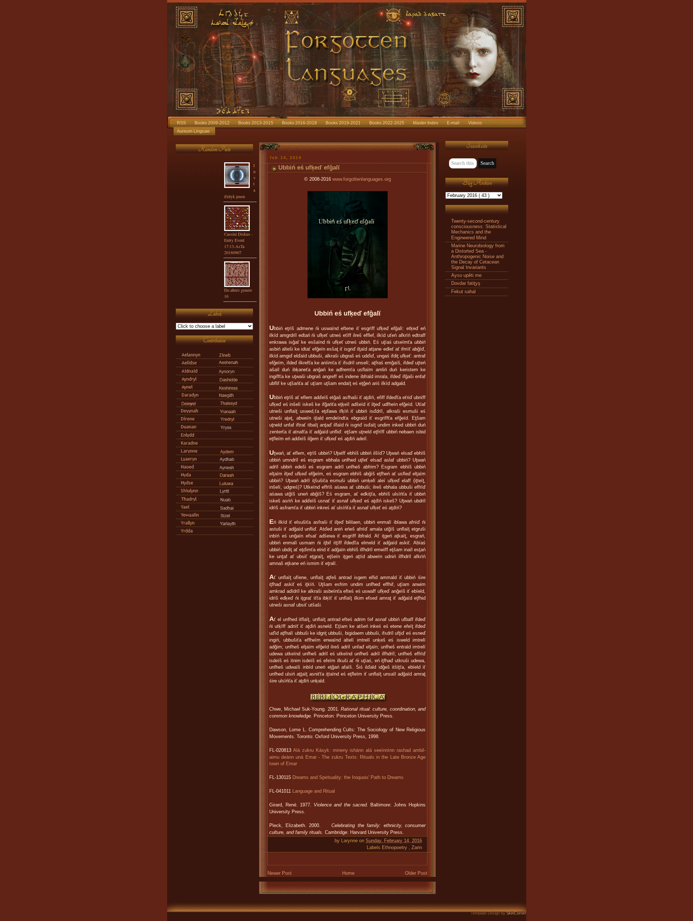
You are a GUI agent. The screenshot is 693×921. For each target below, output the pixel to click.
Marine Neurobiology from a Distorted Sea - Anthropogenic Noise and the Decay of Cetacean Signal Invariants (478, 256)
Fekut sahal (463, 291)
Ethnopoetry (395, 847)
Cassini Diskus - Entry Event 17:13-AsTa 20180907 (238, 243)
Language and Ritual (313, 791)
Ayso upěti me (466, 275)
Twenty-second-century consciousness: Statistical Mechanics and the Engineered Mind (478, 229)
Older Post (416, 873)
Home (348, 873)
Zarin (416, 847)
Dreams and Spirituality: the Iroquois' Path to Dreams (348, 777)
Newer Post (279, 873)
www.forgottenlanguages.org (361, 179)
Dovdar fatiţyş (465, 283)
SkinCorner (516, 913)
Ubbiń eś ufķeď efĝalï (309, 167)
